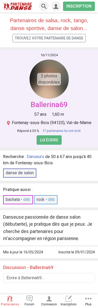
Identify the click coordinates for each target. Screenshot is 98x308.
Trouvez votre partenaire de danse (49, 38)
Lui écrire (49, 140)
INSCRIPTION (78, 6)
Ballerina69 (49, 104)
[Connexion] (56, 6)
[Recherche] (44, 6)
